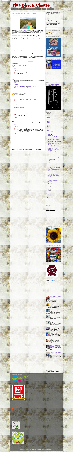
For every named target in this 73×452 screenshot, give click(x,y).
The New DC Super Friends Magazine (54, 160)
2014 (48, 129)
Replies (16, 70)
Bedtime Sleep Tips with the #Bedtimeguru (54, 303)
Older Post (41, 152)
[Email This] (28, 61)
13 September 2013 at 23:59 (31, 86)
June (49, 189)
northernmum (16, 107)
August (49, 186)
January (49, 195)
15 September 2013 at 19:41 (21, 93)
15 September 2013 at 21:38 (23, 107)
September (49, 135)
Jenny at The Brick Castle (21, 72)
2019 (48, 122)
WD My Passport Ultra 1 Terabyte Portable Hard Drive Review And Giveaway (55, 297)
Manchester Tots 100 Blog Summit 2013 (54, 166)
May (48, 190)
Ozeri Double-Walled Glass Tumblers (53, 136)
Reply (15, 68)
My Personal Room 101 (51, 145)
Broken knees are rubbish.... (52, 159)
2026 (48, 113)
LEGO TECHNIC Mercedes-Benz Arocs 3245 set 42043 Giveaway (55, 346)
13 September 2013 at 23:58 (31, 72)
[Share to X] (30, 61)
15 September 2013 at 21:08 (31, 99)
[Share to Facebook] (31, 61)
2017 (48, 125)
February (49, 194)
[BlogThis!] (29, 61)
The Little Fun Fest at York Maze (53, 174)
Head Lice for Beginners (51, 177)
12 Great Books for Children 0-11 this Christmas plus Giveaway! (55, 333)
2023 (48, 117)
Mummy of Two (16, 120)
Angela (15, 93)
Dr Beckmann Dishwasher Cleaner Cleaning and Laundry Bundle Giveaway (55, 353)
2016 (48, 126)
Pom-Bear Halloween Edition (52, 148)
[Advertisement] (51, 76)
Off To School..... (50, 181)
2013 (48, 130)
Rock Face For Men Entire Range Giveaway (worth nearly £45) (55, 321)
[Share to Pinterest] (32, 61)
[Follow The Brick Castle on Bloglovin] (50, 280)
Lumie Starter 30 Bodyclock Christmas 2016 (54, 315)
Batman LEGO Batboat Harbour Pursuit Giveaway (55, 309)
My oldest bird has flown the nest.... (53, 151)
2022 (48, 118)
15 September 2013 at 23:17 (31, 128)
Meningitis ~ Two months (51, 171)
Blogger (52, 449)
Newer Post (14, 152)
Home (28, 152)
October (49, 134)
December (49, 131)
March (49, 193)
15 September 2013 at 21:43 (24, 120)
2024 (48, 116)
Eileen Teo (16, 65)
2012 (48, 197)
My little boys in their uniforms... (53, 180)
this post (23, 30)
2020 (48, 121)
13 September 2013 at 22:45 (22, 65)
